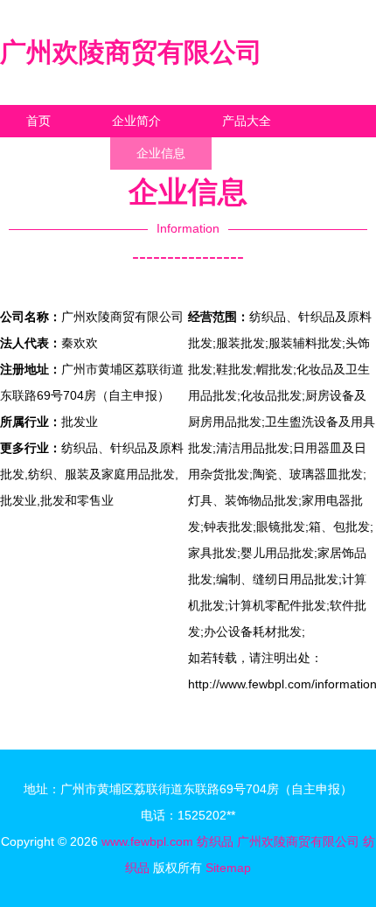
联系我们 (50, 153)
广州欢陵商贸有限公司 (131, 52)
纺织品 (215, 841)
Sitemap (228, 868)
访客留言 (271, 153)
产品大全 (246, 121)
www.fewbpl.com (147, 841)
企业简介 (136, 121)
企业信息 (160, 153)
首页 (38, 121)
